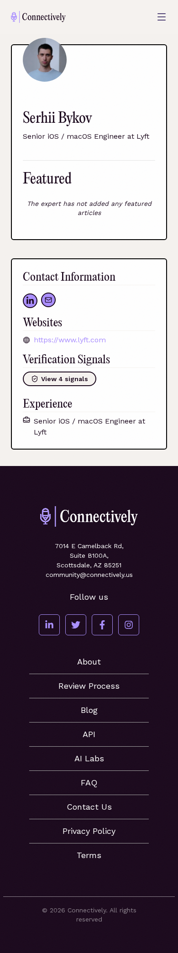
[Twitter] (75, 624)
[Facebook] (102, 624)
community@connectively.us (89, 574)
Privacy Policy (89, 831)
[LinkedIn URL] (30, 300)
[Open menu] (161, 16)
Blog (89, 710)
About (89, 661)
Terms (89, 855)
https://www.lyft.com (70, 339)
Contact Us (89, 807)
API (89, 734)
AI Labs (89, 758)
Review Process (89, 686)
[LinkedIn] (49, 624)
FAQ (89, 782)
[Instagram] (128, 624)
